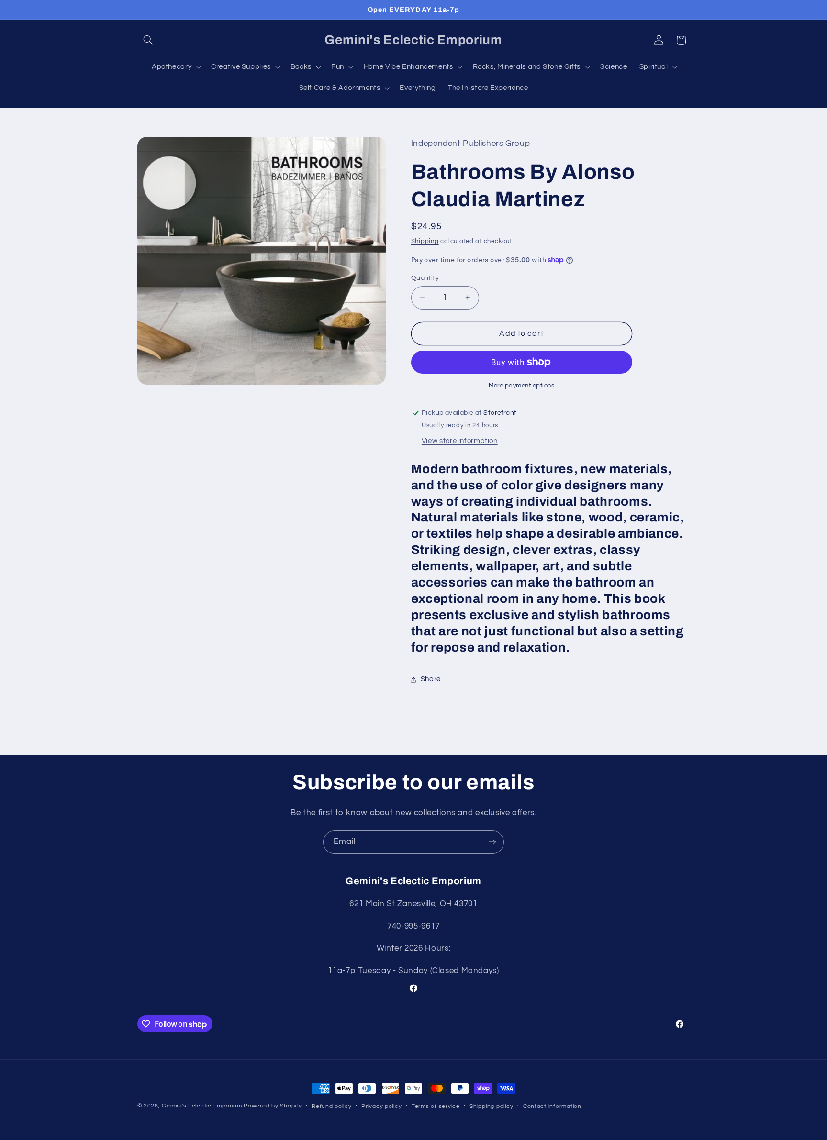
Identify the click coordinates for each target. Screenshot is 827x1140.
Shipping (425, 241)
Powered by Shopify (273, 1105)
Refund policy (332, 1106)
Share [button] (431, 679)
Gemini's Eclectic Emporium (202, 1105)
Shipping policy (491, 1106)
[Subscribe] (492, 842)
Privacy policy (381, 1106)
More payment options (522, 386)
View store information (460, 440)
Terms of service (436, 1106)
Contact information (552, 1106)
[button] (148, 40)
